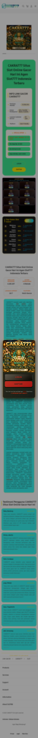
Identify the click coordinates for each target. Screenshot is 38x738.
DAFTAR (18, 384)
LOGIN (18, 377)
